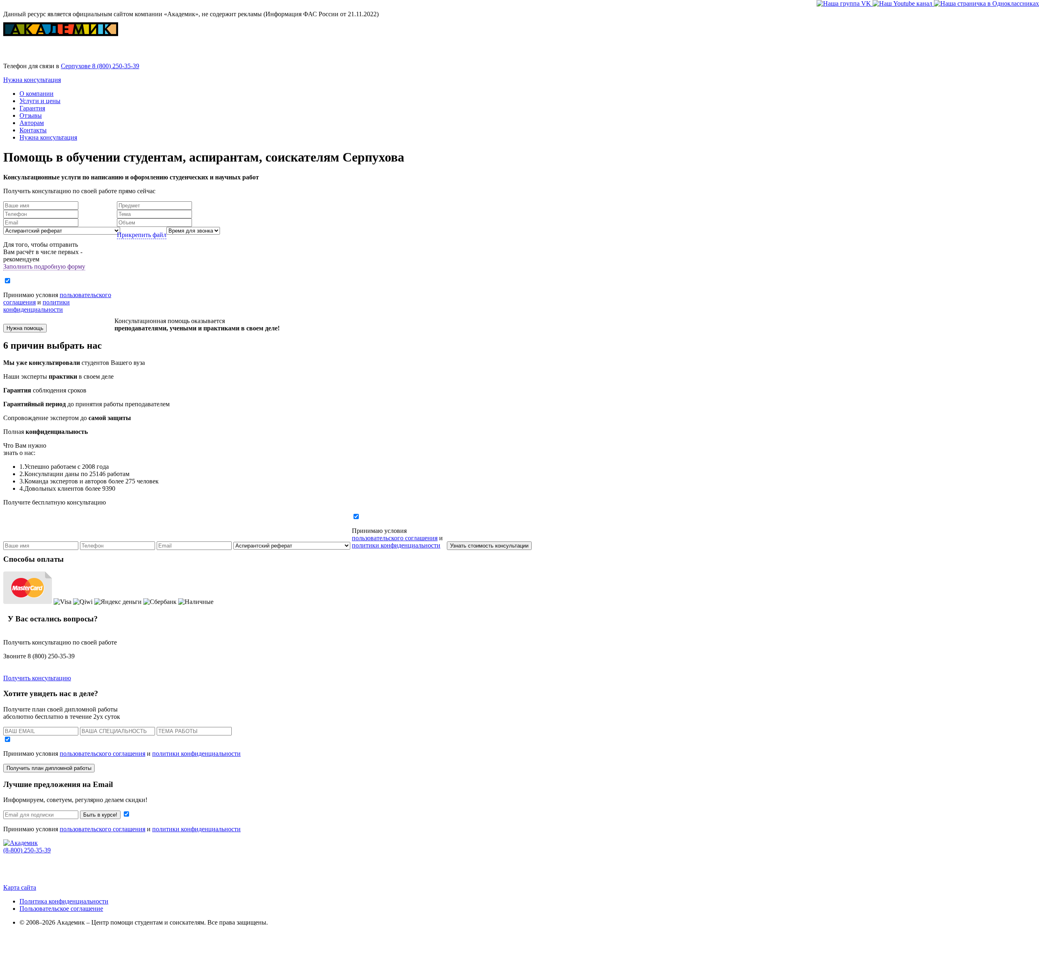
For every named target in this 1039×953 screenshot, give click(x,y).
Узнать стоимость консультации (489, 546)
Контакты (33, 130)
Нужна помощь (24, 328)
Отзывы (30, 115)
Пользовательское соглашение (61, 908)
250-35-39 (27, 850)
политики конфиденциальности (36, 306)
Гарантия (32, 108)
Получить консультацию (37, 678)
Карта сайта (19, 887)
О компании (36, 93)
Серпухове (76, 66)
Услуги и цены (39, 100)
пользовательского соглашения (395, 538)
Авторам (31, 122)
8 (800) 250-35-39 (115, 66)
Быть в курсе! (100, 815)
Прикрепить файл (141, 234)
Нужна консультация (32, 79)
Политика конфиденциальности (63, 901)
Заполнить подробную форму (44, 266)
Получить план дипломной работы (48, 768)
